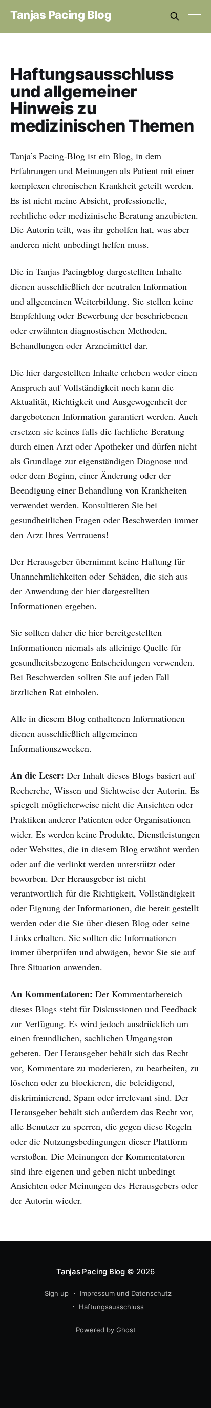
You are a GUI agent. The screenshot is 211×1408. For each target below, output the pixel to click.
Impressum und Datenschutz (126, 1293)
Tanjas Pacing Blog (60, 15)
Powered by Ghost (106, 1330)
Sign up (57, 1293)
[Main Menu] (194, 16)
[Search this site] (174, 16)
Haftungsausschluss (111, 1307)
